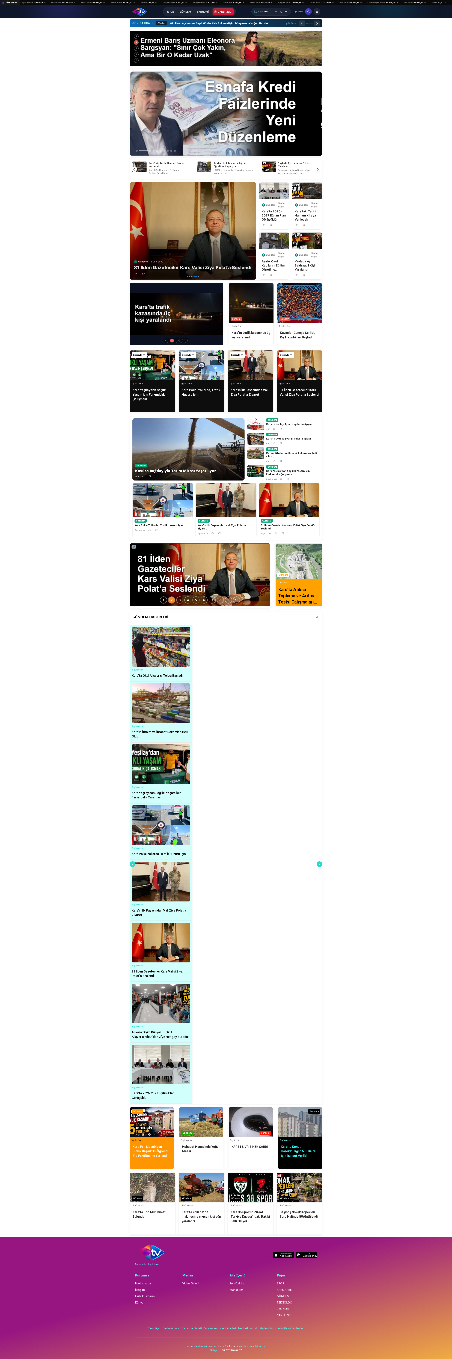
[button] (136, 274)
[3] (191, 276)
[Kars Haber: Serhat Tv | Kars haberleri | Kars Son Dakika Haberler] (139, 11)
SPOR (170, 11)
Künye (139, 1302)
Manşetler (236, 1290)
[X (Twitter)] (281, 11)
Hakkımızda (143, 1283)
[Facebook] (276, 11)
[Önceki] (302, 23)
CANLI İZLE (224, 11)
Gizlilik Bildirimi (145, 1296)
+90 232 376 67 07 (231, 1350)
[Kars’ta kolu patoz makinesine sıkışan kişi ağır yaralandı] (186, 340)
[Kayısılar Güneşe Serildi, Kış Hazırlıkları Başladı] (177, 340)
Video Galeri (190, 1283)
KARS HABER (285, 1290)
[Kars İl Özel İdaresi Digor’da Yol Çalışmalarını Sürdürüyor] (167, 340)
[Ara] (308, 11)
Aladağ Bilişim (227, 1346)
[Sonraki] (317, 23)
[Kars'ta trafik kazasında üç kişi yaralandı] (172, 340)
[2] (189, 276)
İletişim (140, 1290)
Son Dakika (237, 1283)
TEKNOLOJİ (284, 1302)
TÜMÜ (316, 617)
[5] (197, 276)
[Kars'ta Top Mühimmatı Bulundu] (181, 340)
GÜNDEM (185, 11)
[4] (194, 276)
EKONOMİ (203, 11)
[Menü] (317, 11)
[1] (187, 276)
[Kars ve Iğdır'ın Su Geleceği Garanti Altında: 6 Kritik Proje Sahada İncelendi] (226, 48)
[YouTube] (286, 11)
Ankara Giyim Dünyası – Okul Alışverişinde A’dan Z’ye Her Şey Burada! (231, 166)
